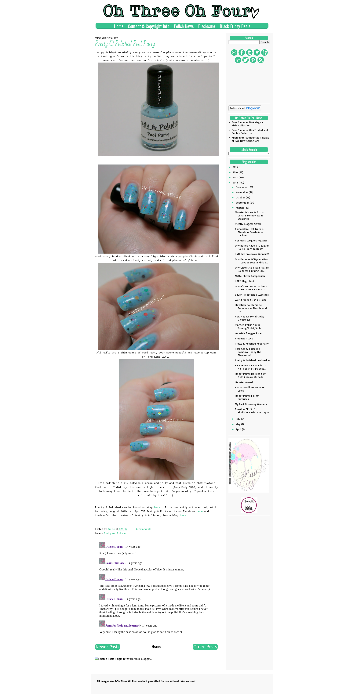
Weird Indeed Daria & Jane (251, 299)
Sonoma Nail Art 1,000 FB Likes (249, 389)
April (239, 429)
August (240, 207)
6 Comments (143, 528)
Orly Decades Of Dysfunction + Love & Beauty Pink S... (251, 261)
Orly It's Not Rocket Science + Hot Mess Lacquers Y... (251, 288)
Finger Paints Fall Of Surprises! (247, 397)
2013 (235, 177)
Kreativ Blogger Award (248, 223)
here (157, 507)
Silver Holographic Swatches (252, 294)
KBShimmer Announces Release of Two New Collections (250, 139)
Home (118, 26)
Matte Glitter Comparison (250, 275)
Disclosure (206, 26)
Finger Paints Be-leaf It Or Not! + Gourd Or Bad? (250, 375)
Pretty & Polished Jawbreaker (252, 360)
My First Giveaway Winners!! (251, 404)
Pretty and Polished (115, 533)
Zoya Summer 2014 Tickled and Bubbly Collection (250, 131)
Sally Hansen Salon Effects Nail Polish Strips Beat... (250, 367)
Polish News (184, 26)
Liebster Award (244, 382)
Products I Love (244, 338)
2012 (235, 182)
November (242, 192)
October (241, 197)
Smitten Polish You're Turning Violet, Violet (248, 326)
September (243, 202)
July (238, 418)
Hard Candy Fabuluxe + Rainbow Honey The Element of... (249, 352)
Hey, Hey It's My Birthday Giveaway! (249, 318)
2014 (235, 172)
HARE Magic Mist (244, 281)
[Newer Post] (107, 648)
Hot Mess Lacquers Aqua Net (251, 240)
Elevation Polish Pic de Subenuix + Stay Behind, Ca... (251, 308)
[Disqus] (156, 587)
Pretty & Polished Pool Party (252, 343)
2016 (236, 166)
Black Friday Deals (235, 26)
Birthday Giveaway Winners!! (252, 253)
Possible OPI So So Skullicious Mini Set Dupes (252, 410)
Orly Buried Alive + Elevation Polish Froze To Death (252, 247)
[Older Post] (205, 648)
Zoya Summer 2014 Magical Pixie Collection (248, 124)
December (242, 187)
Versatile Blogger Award (249, 333)
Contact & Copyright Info (148, 26)
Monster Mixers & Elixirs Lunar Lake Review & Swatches (249, 215)
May (238, 424)
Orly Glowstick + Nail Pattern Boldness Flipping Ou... (252, 269)
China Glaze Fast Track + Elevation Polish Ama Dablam (249, 232)
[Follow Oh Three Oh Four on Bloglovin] (244, 109)
